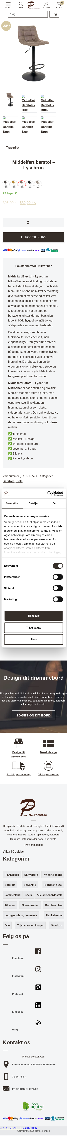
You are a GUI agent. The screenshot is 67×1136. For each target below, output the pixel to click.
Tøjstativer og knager (30, 925)
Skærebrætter (30, 905)
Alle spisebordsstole (49, 894)
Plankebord (12, 874)
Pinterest (17, 993)
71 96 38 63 (19, 1076)
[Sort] (31, 184)
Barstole (8, 481)
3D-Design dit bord (34, 715)
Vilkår (6, 851)
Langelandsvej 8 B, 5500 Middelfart (33, 1064)
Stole (19, 481)
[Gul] (15, 184)
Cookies (18, 851)
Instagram (18, 975)
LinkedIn (17, 1011)
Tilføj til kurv (33, 237)
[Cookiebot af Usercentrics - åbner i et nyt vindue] (48, 493)
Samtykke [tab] (12, 503)
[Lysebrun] (23, 184)
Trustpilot (12, 147)
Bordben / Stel (53, 884)
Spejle (29, 894)
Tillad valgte (33, 627)
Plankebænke (54, 915)
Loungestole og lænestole (21, 915)
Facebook (18, 958)
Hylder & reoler (52, 874)
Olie (7, 925)
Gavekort (56, 925)
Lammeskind (13, 894)
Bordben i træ (53, 905)
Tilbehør (10, 905)
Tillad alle (33, 615)
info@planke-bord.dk (25, 1088)
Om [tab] (55, 503)
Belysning (30, 884)
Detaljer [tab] (33, 503)
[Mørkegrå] (7, 184)
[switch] (58, 577)
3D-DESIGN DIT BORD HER (18, 1128)
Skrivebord (31, 874)
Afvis (33, 639)
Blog (15, 1029)
